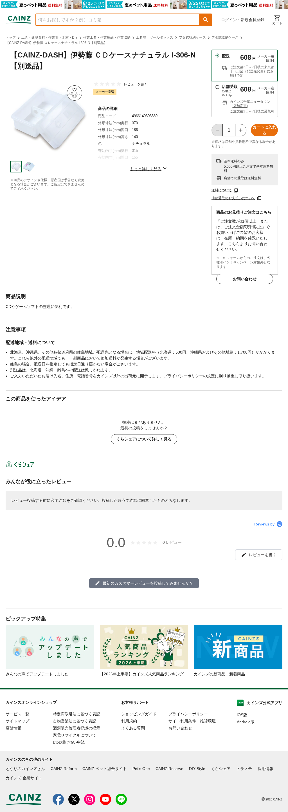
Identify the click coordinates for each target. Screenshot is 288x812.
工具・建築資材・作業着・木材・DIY (49, 37)
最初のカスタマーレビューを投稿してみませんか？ (148, 583)
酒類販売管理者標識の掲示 (76, 728)
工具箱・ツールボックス (154, 37)
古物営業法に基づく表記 (74, 721)
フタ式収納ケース (192, 37)
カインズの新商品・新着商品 (219, 674)
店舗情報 (13, 728)
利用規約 (129, 721)
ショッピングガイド (139, 714)
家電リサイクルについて (74, 735)
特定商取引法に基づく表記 (76, 714)
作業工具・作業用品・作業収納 (106, 37)
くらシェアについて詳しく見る (144, 439)
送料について (222, 190)
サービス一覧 (17, 714)
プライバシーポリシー (188, 714)
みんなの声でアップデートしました (37, 674)
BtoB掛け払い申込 (69, 742)
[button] (206, 20)
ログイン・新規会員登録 (242, 19)
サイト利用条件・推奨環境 (192, 721)
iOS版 (242, 715)
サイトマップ (17, 721)
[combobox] (113, 19)
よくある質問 (133, 728)
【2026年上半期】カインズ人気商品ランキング (142, 674)
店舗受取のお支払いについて (233, 198)
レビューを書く (135, 84)
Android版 (246, 722)
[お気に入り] (74, 93)
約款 (62, 500)
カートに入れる (264, 130)
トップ (11, 37)
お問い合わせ (244, 279)
